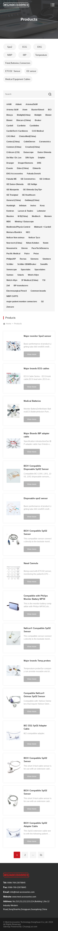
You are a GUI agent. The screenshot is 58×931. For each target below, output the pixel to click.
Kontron (10, 211)
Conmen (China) (13, 147)
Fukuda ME (11, 179)
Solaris (20, 275)
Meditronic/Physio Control (18, 227)
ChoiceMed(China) (27, 136)
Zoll (8, 285)
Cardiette (21, 126)
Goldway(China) (32, 200)
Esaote (9, 168)
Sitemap (6, 927)
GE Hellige (32, 184)
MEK (8, 221)
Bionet (48, 115)
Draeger (10, 163)
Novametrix (11, 248)
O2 (42, 301)
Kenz (42, 205)
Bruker (38, 120)
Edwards (37, 168)
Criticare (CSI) (12, 152)
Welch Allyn (33, 275)
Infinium (22, 205)
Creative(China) (32, 147)
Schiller (9, 264)
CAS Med (10, 136)
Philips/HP (11, 259)
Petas (36, 253)
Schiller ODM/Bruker (26, 264)
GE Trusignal (12, 195)
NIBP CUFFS (12, 296)
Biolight (37, 115)
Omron (24, 248)
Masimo (10, 216)
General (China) (13, 200)
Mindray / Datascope (24, 221)
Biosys (9, 115)
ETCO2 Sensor (12, 71)
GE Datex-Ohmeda (15, 184)
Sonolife (44, 264)
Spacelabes (39, 269)
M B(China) (23, 216)
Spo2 (9, 47)
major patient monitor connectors (21, 301)
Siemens (34, 259)
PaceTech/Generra (40, 248)
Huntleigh (10, 205)
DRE (39, 163)
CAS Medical (38, 131)
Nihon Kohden (32, 243)
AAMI (8, 104)
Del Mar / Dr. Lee (13, 158)
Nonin (45, 243)
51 (41, 855)
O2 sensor (31, 71)
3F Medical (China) (29, 280)
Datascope (29, 152)
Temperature (41, 55)
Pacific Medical (13, 253)
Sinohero (47, 259)
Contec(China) (13, 142)
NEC (28, 232)
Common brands (38, 291)
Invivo (33, 205)
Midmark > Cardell (42, 227)
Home (8, 324)
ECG (24, 47)
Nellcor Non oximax (15, 237)
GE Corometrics (28, 179)
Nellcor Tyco (34, 237)
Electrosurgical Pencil (16, 291)
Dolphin (41, 158)
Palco (26, 253)
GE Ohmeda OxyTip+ (32, 189)
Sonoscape (11, 269)
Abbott (18, 104)
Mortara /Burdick (14, 232)
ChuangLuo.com (30, 927)
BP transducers (21, 285)
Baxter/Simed (37, 110)
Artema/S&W (32, 104)
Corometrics (45, 142)
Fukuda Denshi (34, 174)
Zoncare (10, 307)
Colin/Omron (29, 142)
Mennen (48, 216)
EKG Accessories (14, 174)
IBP (24, 55)
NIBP (9, 55)
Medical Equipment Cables (17, 79)
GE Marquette (12, 189)
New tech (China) (14, 243)
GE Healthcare (28, 195)
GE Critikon (44, 179)
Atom (24, 110)
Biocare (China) (23, 120)
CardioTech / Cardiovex (17, 131)
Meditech (36, 216)
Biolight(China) (23, 115)
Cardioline (34, 126)
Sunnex (9, 275)
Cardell (9, 126)
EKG (39, 47)
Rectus (23, 259)
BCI (49, 110)
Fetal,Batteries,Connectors (17, 63)
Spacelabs (25, 269)
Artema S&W (12, 110)
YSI (43, 280)
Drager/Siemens (25, 163)
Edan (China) (23, 168)
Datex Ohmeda (44, 152)
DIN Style (29, 158)
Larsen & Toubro (25, 211)
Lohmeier (41, 211)
